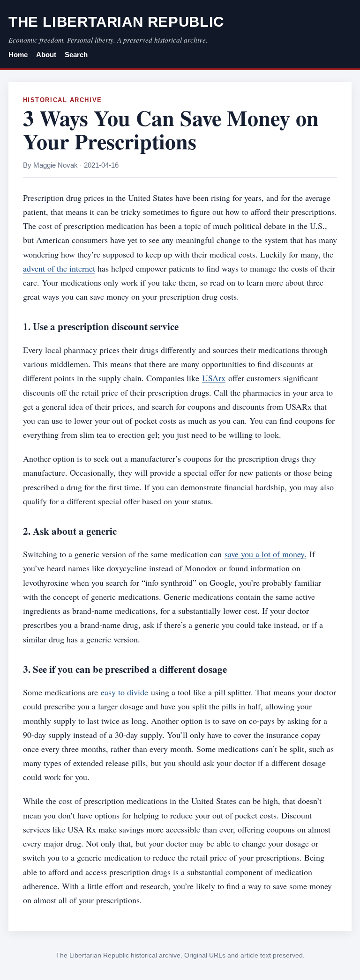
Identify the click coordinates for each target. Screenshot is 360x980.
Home (18, 55)
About (46, 55)
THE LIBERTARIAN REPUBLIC (116, 22)
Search (76, 55)
